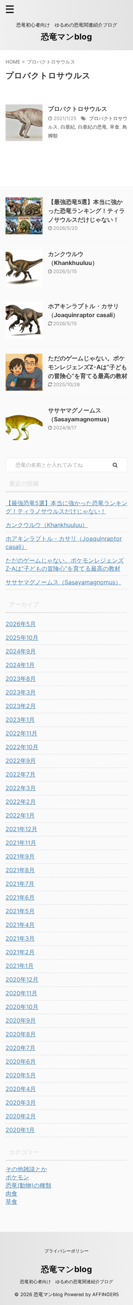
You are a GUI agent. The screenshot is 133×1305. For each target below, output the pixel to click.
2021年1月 (20, 965)
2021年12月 (21, 829)
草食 (114, 127)
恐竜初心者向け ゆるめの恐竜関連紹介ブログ (66, 1281)
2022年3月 (21, 788)
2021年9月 (20, 856)
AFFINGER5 (105, 1294)
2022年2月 (21, 801)
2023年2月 (21, 706)
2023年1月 (20, 719)
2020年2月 (21, 1116)
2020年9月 (21, 1020)
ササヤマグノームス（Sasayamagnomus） (63, 582)
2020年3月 (21, 1102)
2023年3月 (21, 692)
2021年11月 (21, 842)
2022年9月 (21, 760)
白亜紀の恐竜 (92, 127)
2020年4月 (21, 1088)
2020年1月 (20, 1130)
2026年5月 (21, 624)
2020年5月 (21, 1075)
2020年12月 (22, 979)
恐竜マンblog (66, 36)
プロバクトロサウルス (77, 108)
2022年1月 (20, 815)
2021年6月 (20, 897)
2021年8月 (20, 870)
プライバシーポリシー (66, 1251)
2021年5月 (20, 911)
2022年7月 (20, 774)
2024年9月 (21, 651)
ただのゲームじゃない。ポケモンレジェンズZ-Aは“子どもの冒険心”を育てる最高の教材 (87, 367)
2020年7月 (20, 1047)
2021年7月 (20, 883)
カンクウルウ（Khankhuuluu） (47, 525)
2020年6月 (21, 1061)
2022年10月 (22, 747)
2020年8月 (21, 1034)
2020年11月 (21, 993)
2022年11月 (21, 733)
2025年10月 (22, 637)
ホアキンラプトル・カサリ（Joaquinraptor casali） (64, 542)
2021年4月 (20, 924)
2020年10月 (22, 1006)
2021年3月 (20, 938)
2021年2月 (20, 952)
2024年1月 (20, 665)
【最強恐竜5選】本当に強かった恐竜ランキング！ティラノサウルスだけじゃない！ (86, 210)
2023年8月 (21, 678)
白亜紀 (68, 127)
